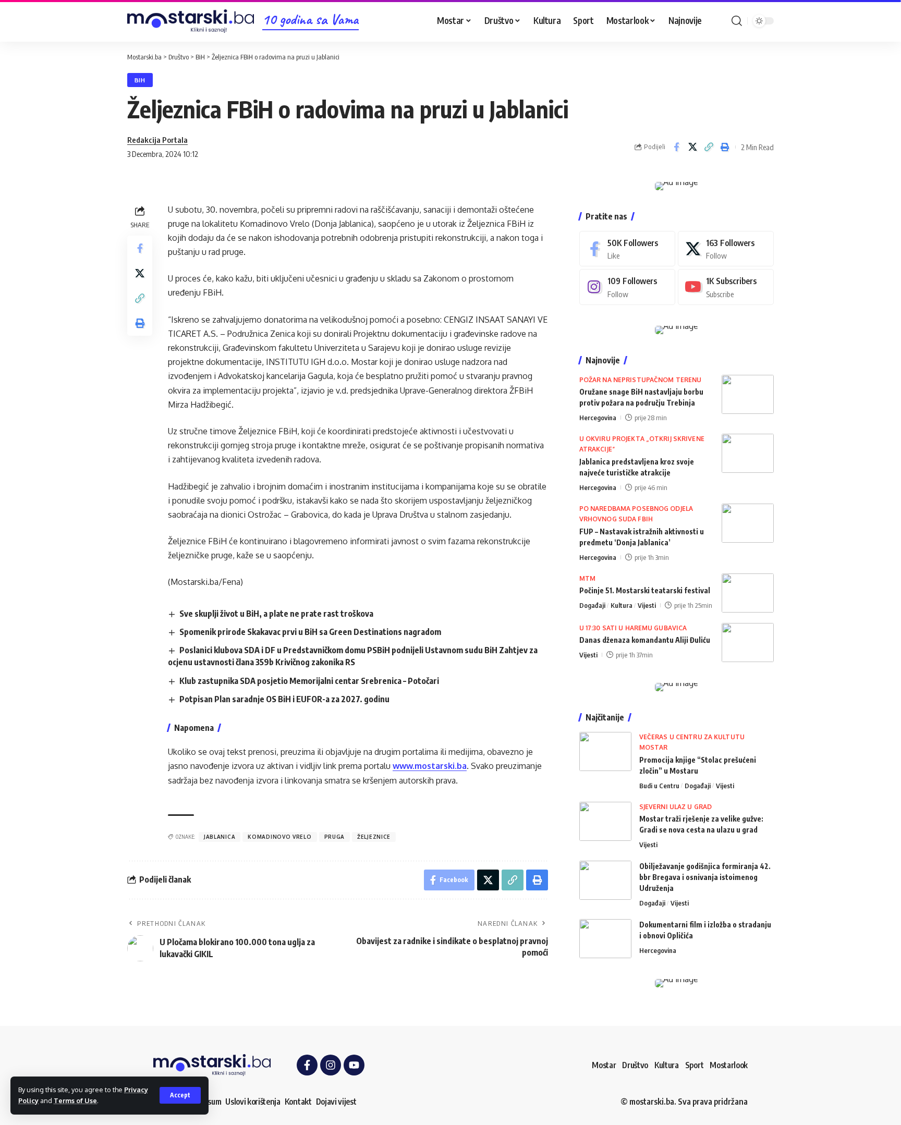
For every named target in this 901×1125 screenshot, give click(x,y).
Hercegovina (597, 417)
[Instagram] (627, 287)
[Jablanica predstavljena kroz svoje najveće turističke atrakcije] (748, 453)
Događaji (592, 605)
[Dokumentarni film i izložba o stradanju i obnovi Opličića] (605, 938)
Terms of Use (75, 1100)
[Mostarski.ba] (190, 21)
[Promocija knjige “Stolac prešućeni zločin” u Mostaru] (605, 751)
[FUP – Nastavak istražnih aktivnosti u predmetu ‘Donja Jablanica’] (748, 523)
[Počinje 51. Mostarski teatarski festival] (748, 593)
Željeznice (374, 837)
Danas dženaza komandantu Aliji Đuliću (644, 639)
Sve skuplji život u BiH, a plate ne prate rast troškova (276, 613)
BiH (140, 80)
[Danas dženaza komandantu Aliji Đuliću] (748, 642)
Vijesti (647, 605)
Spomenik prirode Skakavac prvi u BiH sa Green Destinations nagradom (310, 632)
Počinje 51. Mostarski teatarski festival (644, 590)
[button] (180, 1095)
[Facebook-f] (307, 1065)
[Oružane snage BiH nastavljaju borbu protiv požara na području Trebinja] (748, 394)
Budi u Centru (659, 785)
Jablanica (219, 837)
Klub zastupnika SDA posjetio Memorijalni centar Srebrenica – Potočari (309, 681)
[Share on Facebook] (676, 147)
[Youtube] (726, 287)
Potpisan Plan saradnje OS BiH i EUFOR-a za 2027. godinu (284, 699)
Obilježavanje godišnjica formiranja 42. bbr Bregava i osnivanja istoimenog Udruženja (705, 877)
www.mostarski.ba (430, 766)
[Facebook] (627, 249)
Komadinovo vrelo (279, 837)
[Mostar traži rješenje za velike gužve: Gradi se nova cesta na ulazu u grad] (605, 821)
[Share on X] (692, 147)
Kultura (621, 605)
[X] (726, 249)
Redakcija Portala (157, 139)
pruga (334, 837)
